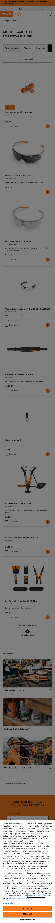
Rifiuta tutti (27, 914)
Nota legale (8, 903)
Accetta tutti (27, 908)
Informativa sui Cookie (19, 898)
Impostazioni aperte (27, 920)
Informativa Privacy (36, 895)
